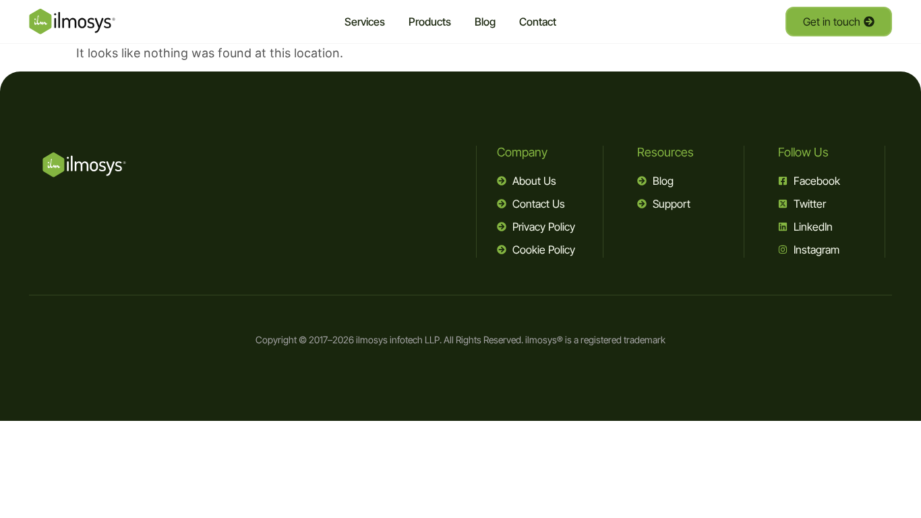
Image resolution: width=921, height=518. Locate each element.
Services (365, 21)
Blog (485, 21)
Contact (537, 21)
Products (430, 21)
